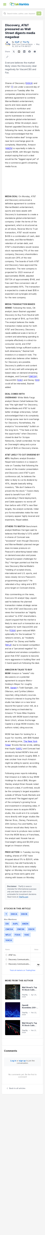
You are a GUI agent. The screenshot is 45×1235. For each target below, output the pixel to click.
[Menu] (5, 4)
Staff (17, 42)
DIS (37, 380)
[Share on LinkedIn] (24, 51)
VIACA (9, 940)
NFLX (8, 645)
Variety (13, 687)
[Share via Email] (34, 51)
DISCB (24, 914)
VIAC (20, 380)
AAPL (19, 748)
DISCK (31, 929)
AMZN (9, 148)
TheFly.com (23, 897)
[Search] (38, 13)
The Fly (26, 42)
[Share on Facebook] (29, 51)
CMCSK (20, 929)
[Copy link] (7, 57)
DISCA (29, 83)
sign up (22, 1060)
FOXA (12, 630)
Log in (13, 1060)
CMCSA (32, 376)
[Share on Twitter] (14, 51)
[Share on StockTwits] (19, 51)
